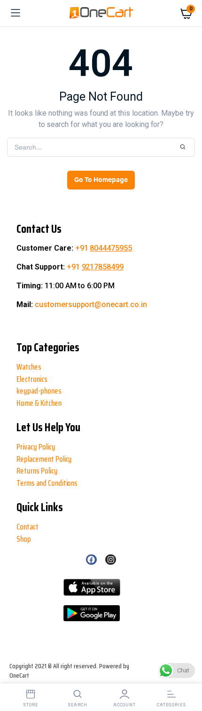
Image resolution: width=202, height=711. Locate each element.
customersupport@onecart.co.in (91, 304)
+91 (103, 248)
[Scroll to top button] (15, 673)
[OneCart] (101, 13)
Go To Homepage (101, 180)
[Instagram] (110, 559)
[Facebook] (91, 559)
